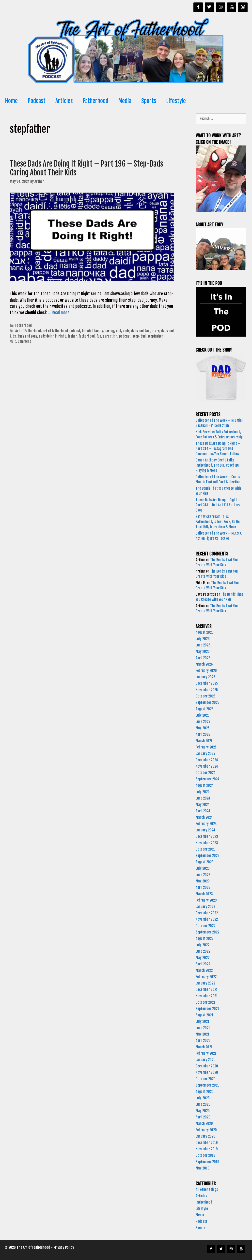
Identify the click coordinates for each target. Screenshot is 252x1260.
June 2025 (203, 722)
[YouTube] (231, 7)
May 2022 (202, 958)
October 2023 (206, 849)
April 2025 (203, 734)
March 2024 (204, 817)
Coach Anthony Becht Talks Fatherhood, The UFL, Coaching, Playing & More (217, 465)
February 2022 (206, 977)
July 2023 (203, 868)
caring (109, 330)
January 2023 (205, 907)
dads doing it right (52, 336)
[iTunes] (243, 7)
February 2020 (206, 1130)
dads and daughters (145, 330)
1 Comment (23, 341)
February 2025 (206, 747)
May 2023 (203, 881)
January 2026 (205, 677)
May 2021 (202, 1034)
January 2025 (205, 753)
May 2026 (203, 651)
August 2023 (205, 862)
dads (126, 330)
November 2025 (207, 690)
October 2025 (205, 696)
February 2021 (206, 1053)
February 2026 (206, 671)
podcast (125, 336)
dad (118, 330)
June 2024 (203, 798)
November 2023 (207, 843)
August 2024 (205, 785)
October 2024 (206, 773)
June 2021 (203, 1028)
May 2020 (203, 1111)
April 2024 (203, 811)
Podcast (37, 101)
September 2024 (208, 779)
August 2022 (204, 938)
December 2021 (207, 989)
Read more (60, 312)
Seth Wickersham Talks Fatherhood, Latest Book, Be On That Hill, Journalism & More (218, 521)
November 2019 (207, 1149)
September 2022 (207, 932)
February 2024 (206, 824)
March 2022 (204, 970)
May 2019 (202, 1168)
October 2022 (205, 926)
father (72, 336)
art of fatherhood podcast (61, 330)
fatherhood (87, 336)
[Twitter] (209, 7)
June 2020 (203, 1104)
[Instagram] (220, 7)
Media (124, 101)
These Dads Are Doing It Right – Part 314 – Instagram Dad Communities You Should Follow (218, 448)
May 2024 (203, 804)
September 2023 (208, 855)
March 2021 (204, 1047)
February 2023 (206, 900)
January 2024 (205, 830)
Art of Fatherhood (28, 330)
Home (11, 101)
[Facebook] (198, 7)
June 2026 (203, 645)
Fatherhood (95, 101)
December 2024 (207, 760)
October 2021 (205, 1002)
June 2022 (203, 951)
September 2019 (207, 1162)
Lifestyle (176, 101)
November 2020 (207, 1072)
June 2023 (203, 875)
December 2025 (207, 683)
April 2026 (203, 658)
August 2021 (204, 1015)
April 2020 (203, 1117)
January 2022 (205, 983)
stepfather (155, 336)
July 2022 (202, 945)
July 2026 (203, 639)
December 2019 (207, 1143)
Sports (148, 101)
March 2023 (204, 894)
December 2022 (207, 913)
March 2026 (204, 664)
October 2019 (205, 1155)
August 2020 (205, 1091)
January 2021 (205, 1060)
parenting (110, 336)
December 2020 (207, 1066)
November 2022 (207, 919)
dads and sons (27, 336)
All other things (207, 1189)
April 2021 (203, 1040)
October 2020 (206, 1079)
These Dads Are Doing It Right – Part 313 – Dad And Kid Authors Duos (218, 505)
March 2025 (204, 741)
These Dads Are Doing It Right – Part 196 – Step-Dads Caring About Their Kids (86, 168)
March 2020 (204, 1123)
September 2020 (208, 1085)
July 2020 (203, 1098)
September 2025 (207, 702)
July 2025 (202, 715)
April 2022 (203, 964)
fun (98, 336)
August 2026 (205, 632)
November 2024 (207, 766)
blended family (92, 330)
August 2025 (204, 709)
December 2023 (207, 836)
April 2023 (203, 887)
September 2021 (207, 1009)
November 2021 (207, 996)
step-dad (139, 336)
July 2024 (203, 792)
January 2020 (205, 1136)
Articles (64, 101)
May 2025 (202, 728)
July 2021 (202, 1021)
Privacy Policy (63, 1247)
